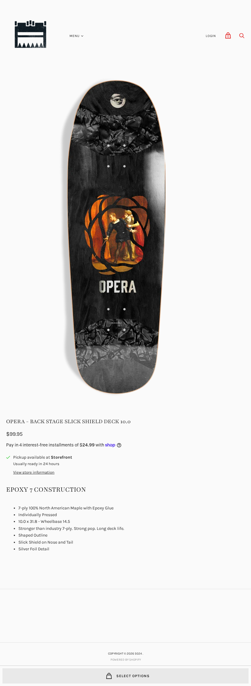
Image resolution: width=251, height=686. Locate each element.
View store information (33, 472)
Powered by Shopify (126, 660)
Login (211, 36)
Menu (74, 36)
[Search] (242, 37)
